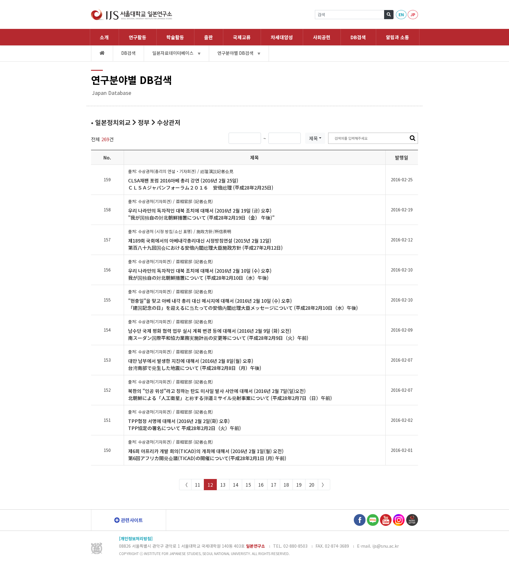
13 (223, 484)
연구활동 (137, 37)
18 (286, 484)
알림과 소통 (397, 37)
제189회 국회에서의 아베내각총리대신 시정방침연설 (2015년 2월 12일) (205, 244)
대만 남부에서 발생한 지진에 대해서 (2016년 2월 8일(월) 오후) (194, 364)
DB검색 (358, 37)
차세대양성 (282, 37)
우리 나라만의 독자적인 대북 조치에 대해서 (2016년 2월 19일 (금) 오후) (201, 214)
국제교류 (242, 37)
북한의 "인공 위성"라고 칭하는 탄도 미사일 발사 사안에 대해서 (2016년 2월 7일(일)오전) (230, 394)
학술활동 (175, 37)
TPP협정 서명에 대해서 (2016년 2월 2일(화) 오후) (184, 424)
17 (273, 484)
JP (412, 14)
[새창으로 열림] (360, 519)
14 (235, 484)
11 (197, 484)
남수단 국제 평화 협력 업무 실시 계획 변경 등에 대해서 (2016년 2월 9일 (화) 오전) (218, 334)
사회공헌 (321, 37)
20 (311, 484)
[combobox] (315, 138)
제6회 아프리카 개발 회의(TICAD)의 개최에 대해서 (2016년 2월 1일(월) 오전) (207, 454)
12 (210, 484)
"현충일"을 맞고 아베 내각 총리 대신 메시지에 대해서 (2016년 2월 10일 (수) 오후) (243, 304)
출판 (208, 37)
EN (401, 14)
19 (299, 484)
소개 (104, 37)
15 (248, 484)
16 (261, 484)
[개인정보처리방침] (136, 538)
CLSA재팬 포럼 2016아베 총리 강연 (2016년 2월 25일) (200, 184)
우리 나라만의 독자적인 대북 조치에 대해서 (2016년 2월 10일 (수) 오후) (200, 274)
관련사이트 (131, 519)
